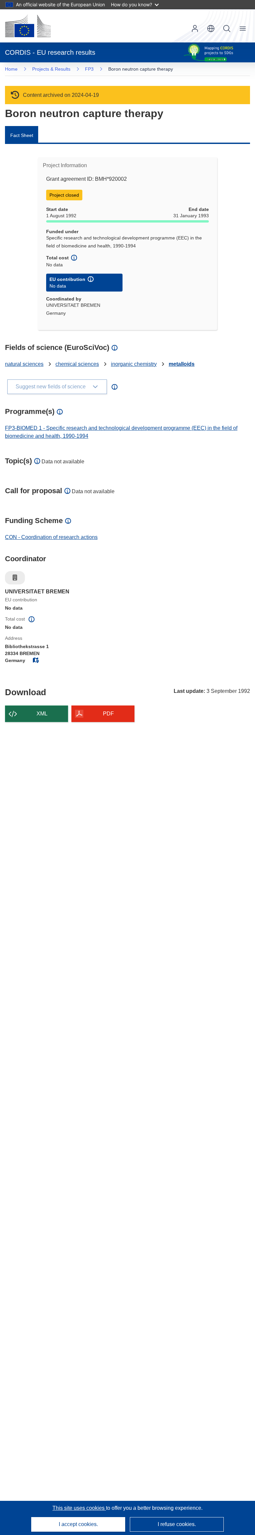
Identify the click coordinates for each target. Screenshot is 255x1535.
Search (226, 28)
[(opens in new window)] (28, 26)
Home (11, 69)
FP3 (89, 69)
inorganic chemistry (134, 364)
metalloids (182, 364)
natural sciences (24, 364)
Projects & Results (51, 69)
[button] (211, 28)
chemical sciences (77, 364)
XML (42, 713)
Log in (195, 28)
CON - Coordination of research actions (51, 537)
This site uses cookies (79, 1508)
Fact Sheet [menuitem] (21, 135)
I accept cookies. (78, 1524)
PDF (108, 713)
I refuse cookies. (177, 1524)
